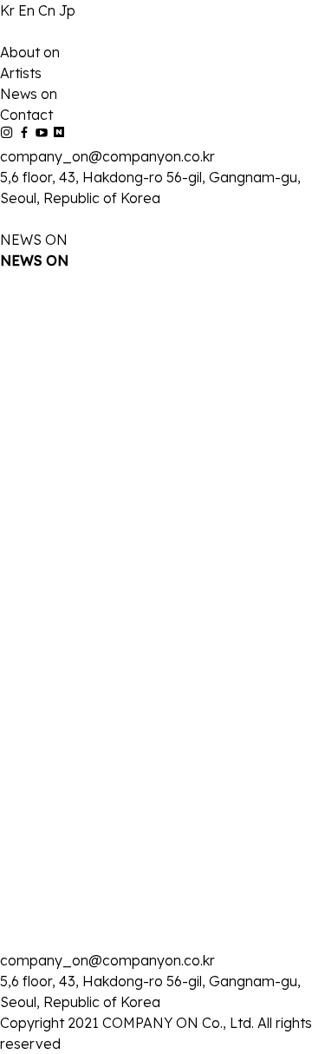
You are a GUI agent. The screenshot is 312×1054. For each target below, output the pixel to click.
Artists (21, 73)
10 (133, 931)
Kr (9, 10)
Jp (67, 10)
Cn (48, 10)
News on (28, 93)
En (28, 10)
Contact (26, 114)
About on (30, 52)
